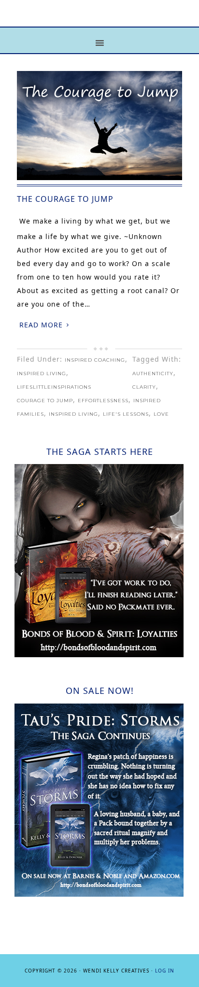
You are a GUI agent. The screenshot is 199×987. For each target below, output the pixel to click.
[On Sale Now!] (99, 894)
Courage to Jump (45, 400)
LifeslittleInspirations (54, 387)
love (161, 414)
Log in (164, 970)
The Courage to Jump (65, 199)
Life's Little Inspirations (99, 20)
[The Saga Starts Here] (99, 654)
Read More (41, 324)
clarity (144, 387)
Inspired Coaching (95, 360)
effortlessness (103, 400)
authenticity (152, 373)
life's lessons (126, 414)
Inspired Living (41, 373)
